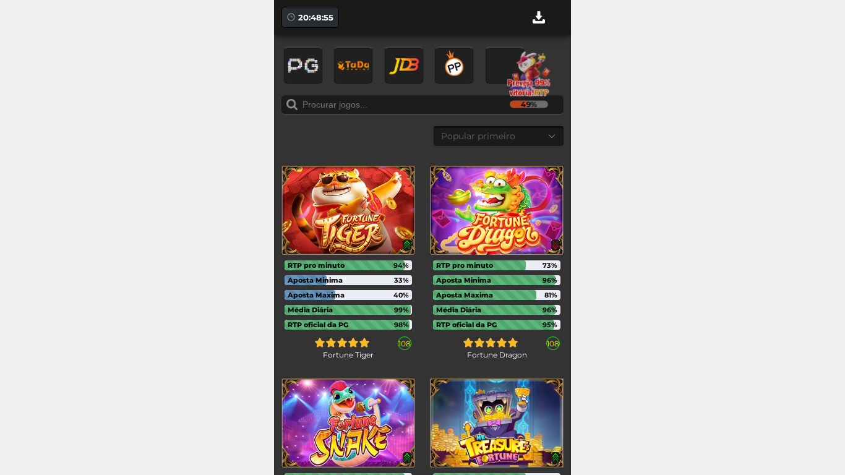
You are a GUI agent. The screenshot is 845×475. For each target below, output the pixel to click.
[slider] (342, 343)
